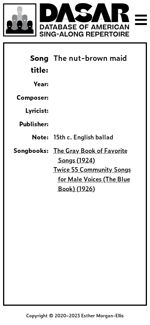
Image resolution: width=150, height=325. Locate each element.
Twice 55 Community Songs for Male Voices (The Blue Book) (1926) (92, 179)
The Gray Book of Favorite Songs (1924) (90, 155)
